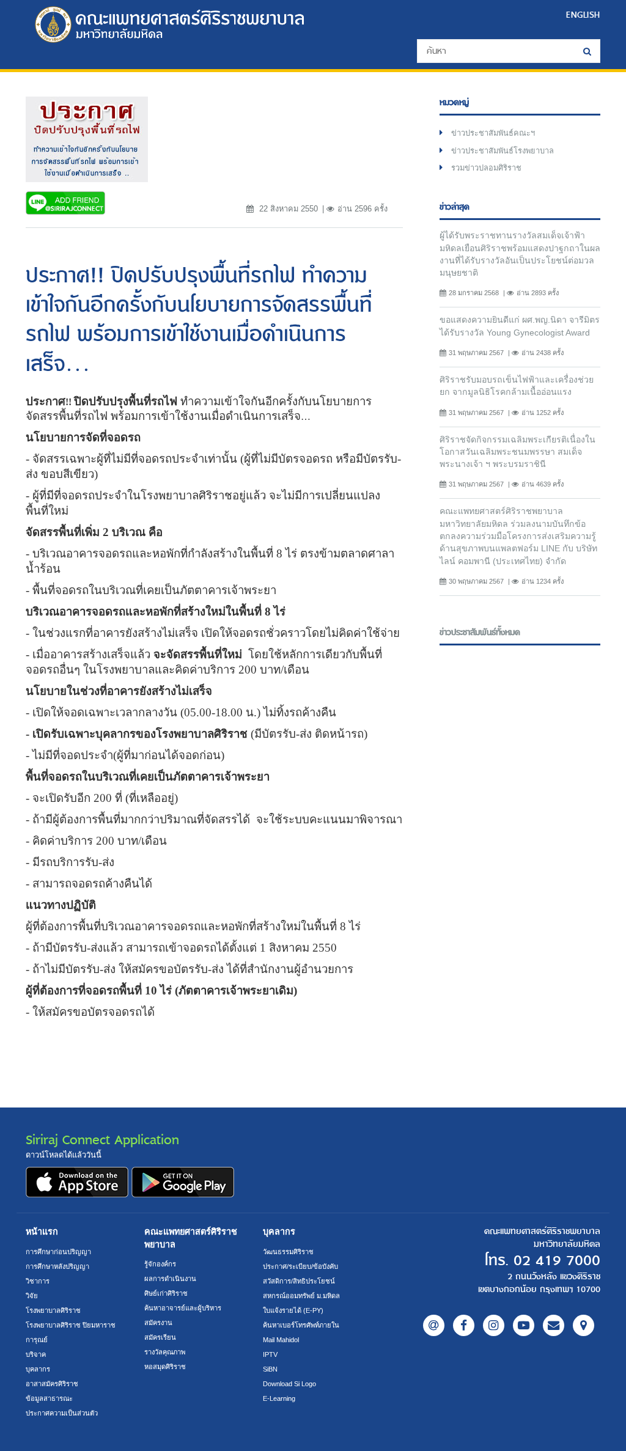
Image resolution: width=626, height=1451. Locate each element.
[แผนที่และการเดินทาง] (583, 1325)
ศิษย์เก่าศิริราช (166, 1293)
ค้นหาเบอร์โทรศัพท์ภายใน (301, 1325)
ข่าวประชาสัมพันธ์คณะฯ (493, 133)
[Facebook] (463, 1325)
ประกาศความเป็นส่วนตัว (62, 1413)
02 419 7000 (557, 1261)
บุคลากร (38, 1369)
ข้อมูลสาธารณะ (49, 1398)
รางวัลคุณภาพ (164, 1352)
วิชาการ (38, 1281)
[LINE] (433, 1325)
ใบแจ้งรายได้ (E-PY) (293, 1310)
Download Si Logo (289, 1383)
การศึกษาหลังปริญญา (57, 1266)
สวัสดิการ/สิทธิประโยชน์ (299, 1281)
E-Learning (279, 1398)
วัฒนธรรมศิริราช (288, 1251)
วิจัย (32, 1295)
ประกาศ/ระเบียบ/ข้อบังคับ (300, 1266)
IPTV (270, 1354)
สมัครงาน (158, 1322)
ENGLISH (583, 14)
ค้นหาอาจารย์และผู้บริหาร (182, 1308)
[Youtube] (523, 1325)
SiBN (270, 1369)
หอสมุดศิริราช (165, 1366)
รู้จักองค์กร (160, 1264)
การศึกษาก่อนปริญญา (58, 1251)
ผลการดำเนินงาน (170, 1278)
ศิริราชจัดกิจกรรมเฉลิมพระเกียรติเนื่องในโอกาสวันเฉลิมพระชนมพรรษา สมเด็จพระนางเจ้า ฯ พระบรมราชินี (517, 452)
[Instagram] (493, 1325)
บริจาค (36, 1354)
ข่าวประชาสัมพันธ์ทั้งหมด (480, 632)
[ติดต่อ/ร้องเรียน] (553, 1325)
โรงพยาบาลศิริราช (53, 1310)
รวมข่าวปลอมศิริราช (486, 167)
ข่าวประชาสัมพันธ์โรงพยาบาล (502, 150)
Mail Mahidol (281, 1339)
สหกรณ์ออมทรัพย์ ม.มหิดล (301, 1295)
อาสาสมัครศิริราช (52, 1383)
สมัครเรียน (160, 1337)
